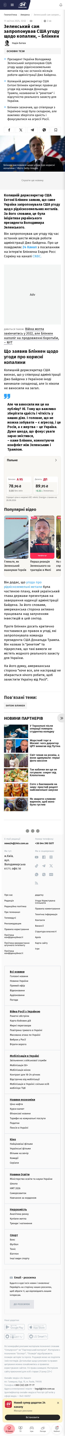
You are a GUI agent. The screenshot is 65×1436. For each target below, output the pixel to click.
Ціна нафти (16, 1104)
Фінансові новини (20, 1113)
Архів (38, 937)
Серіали (14, 1162)
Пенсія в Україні (19, 1127)
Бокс (12, 1239)
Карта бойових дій (20, 1020)
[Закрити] (58, 1402)
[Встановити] (32, 1410)
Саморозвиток (18, 1193)
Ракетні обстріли (19, 1016)
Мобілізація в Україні (24, 1056)
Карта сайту (41, 943)
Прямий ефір (17, 985)
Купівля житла (18, 1218)
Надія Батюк (19, 43)
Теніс (13, 1248)
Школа (14, 1183)
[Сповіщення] (61, 5)
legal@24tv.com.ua (44, 1388)
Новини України (19, 980)
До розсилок (22, 1304)
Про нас (8, 895)
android (14, 1327)
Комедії (14, 1157)
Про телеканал (12, 912)
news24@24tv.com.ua (16, 843)
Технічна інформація (46, 914)
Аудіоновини (17, 995)
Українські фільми (20, 1148)
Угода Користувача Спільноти (45, 902)
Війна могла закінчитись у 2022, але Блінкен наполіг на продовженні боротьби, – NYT (31, 335)
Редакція (9, 901)
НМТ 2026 (15, 1188)
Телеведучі (10, 918)
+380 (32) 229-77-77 (24, 1385)
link (36, 857)
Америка (25, 15)
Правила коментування (47, 909)
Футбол (14, 1244)
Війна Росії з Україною (25, 1011)
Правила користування (16, 929)
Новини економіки (22, 1099)
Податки (14, 1122)
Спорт (14, 1235)
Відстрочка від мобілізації (25, 1079)
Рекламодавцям (12, 924)
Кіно (13, 1139)
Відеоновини (17, 990)
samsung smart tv (38, 1336)
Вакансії (39, 926)
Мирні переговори (20, 1025)
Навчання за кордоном (23, 1197)
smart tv (14, 1336)
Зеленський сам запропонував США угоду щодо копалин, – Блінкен (47, 15)
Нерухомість (18, 1209)
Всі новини (17, 971)
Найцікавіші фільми (21, 1143)
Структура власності (46, 932)
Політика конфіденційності (13, 936)
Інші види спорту (19, 1258)
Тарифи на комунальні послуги (28, 1118)
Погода (14, 999)
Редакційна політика (15, 906)
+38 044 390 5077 (44, 843)
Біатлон (14, 1253)
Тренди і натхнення (21, 1223)
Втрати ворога (18, 1044)
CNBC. (37, 256)
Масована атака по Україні (25, 1034)
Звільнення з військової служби (28, 1060)
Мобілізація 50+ (19, 1065)
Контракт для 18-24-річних (25, 1074)
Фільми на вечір (19, 1153)
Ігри (37, 949)
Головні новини (19, 976)
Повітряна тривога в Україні (26, 1030)
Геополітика (11, 15)
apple (38, 1327)
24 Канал (30, 247)
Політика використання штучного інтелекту (16, 944)
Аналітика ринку (19, 1213)
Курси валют (17, 1108)
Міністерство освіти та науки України (31, 1178)
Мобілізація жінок (20, 1069)
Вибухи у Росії (18, 1039)
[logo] (22, 5)
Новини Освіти (19, 1174)
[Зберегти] (56, 130)
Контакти (40, 920)
